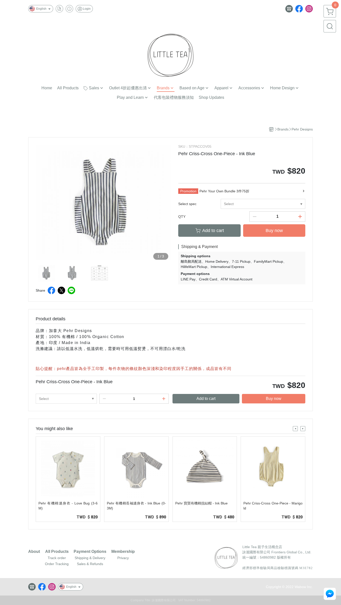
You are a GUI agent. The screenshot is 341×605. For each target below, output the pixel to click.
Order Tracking (57, 564)
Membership (123, 552)
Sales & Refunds (90, 564)
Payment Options (90, 552)
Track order (57, 558)
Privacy (123, 558)
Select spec (187, 204)
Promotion (188, 191)
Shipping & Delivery (90, 558)
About (34, 552)
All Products (57, 552)
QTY (181, 217)
